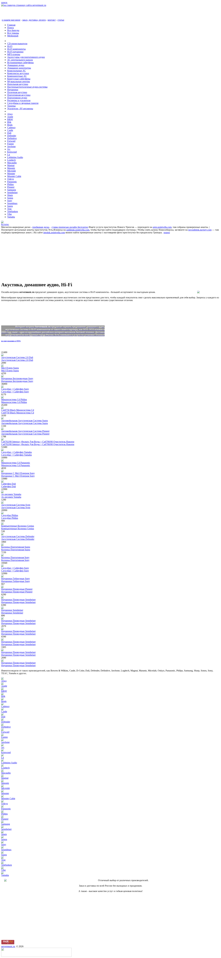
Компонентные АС (17, 76)
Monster (11, 173)
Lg (8, 154)
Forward (11, 141)
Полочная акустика (17, 92)
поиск (4, 2)
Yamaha (11, 217)
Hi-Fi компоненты (16, 49)
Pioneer (10, 187)
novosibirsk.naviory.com (200, 230)
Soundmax (12, 203)
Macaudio (12, 162)
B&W (10, 119)
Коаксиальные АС (16, 70)
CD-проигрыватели (17, 43)
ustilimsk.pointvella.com (77, 230)
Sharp (10, 195)
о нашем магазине (11, 20)
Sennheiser (12, 192)
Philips (10, 184)
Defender (11, 135)
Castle (10, 130)
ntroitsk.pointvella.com (54, 232)
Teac (9, 208)
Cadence (11, 127)
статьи (61, 20)
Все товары (13, 33)
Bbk (9, 122)
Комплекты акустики (18, 73)
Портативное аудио (17, 97)
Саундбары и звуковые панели (22, 103)
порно (167, 232)
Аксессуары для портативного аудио (26, 57)
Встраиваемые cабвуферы (20, 62)
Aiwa (9, 114)
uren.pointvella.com (162, 227)
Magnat (10, 165)
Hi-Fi (9, 46)
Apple (10, 116)
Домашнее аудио (15, 65)
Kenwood (12, 152)
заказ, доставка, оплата (34, 20)
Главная (11, 25)
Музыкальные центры (18, 81)
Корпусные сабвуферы (18, 78)
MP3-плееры (13, 54)
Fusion (10, 143)
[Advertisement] (91, 258)
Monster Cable (14, 176)
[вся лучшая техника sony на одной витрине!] (2, 222)
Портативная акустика (18, 95)
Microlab (11, 171)
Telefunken (12, 211)
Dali (9, 133)
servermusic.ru (8, 946)
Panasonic (12, 181)
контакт (52, 20)
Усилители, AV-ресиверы (20, 108)
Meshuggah (12, 35)
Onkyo (10, 179)
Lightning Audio (15, 157)
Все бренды (13, 30)
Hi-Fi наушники (15, 51)
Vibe (9, 214)
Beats (9, 125)
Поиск (10, 27)
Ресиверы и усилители (19, 100)
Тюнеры (11, 106)
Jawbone (11, 146)
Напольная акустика (17, 84)
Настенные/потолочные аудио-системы (27, 87)
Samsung (11, 190)
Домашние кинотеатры (19, 68)
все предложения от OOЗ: (11, 341)
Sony (9, 200)
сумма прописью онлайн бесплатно (70, 227)
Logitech (11, 160)
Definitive (12, 138)
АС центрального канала (20, 60)
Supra (10, 206)
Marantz (11, 168)
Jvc (8, 149)
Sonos (10, 198)
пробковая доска (40, 227)
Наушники (12, 89)
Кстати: (5, 224)
